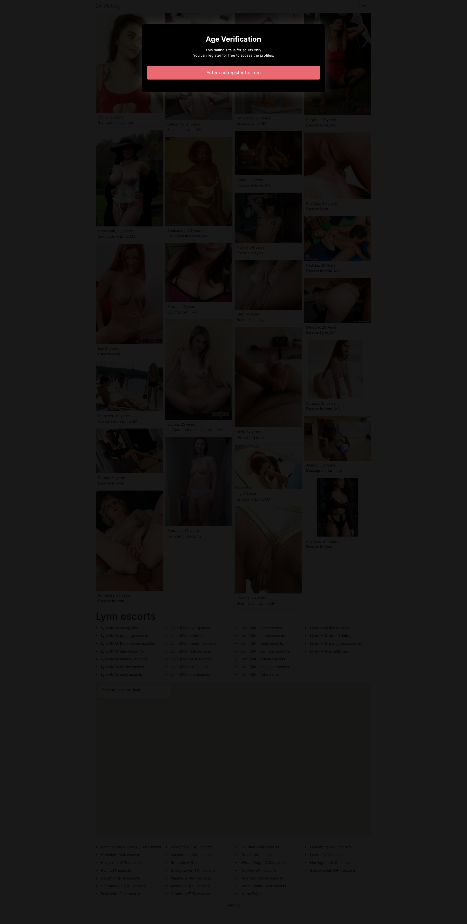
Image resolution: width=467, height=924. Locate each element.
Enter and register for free (233, 72)
